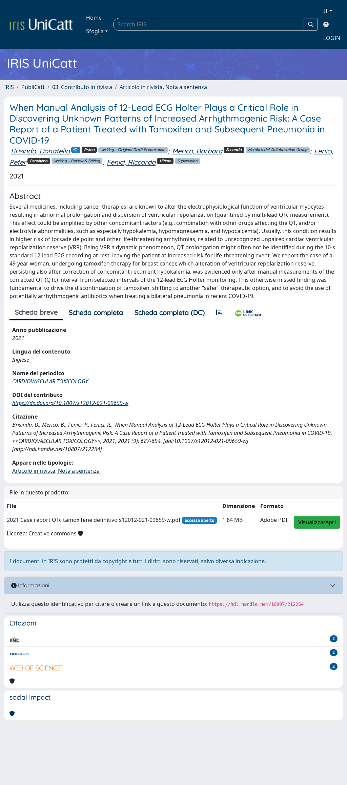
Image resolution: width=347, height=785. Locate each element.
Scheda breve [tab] (36, 312)
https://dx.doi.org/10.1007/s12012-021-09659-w (70, 403)
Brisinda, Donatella (40, 151)
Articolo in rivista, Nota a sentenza (163, 87)
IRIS (9, 87)
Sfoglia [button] (95, 31)
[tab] (219, 312)
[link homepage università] (41, 24)
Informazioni (33, 585)
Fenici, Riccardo (131, 162)
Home (94, 17)
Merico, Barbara (197, 151)
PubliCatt (33, 87)
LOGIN (331, 38)
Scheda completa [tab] (96, 312)
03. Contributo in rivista (82, 87)
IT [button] (325, 11)
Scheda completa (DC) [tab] (170, 312)
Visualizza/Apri (317, 522)
